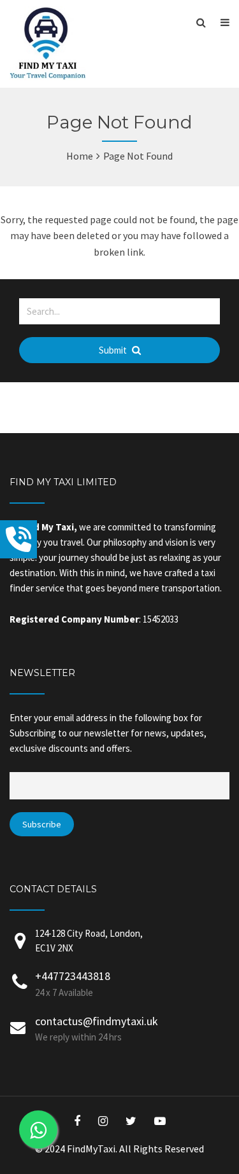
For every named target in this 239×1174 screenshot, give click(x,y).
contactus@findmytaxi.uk (96, 1021)
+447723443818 (72, 976)
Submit (114, 350)
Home (79, 155)
